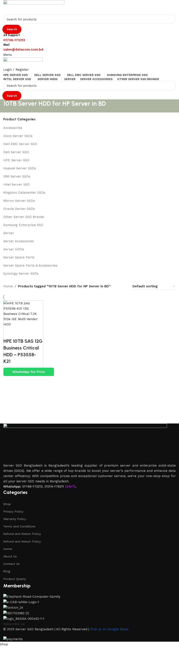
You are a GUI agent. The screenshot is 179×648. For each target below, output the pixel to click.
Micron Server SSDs (19, 201)
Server (8, 233)
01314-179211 (54, 486)
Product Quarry (14, 579)
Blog (6, 571)
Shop (7, 504)
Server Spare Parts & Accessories (30, 265)
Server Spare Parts (18, 257)
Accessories (12, 128)
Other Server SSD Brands (23, 217)
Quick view (8, 332)
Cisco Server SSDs (18, 136)
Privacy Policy (13, 511)
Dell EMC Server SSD (20, 144)
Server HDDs (13, 249)
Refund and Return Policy (22, 534)
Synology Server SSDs (21, 274)
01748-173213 (32, 486)
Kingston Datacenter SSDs (24, 193)
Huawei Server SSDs (19, 168)
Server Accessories (18, 241)
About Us (10, 556)
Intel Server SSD (16, 184)
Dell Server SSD (16, 152)
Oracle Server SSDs (19, 209)
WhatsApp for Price (28, 372)
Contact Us (11, 563)
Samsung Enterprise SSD (23, 225)
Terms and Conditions (19, 526)
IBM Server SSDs (16, 176)
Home (7, 549)
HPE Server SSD (16, 160)
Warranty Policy (14, 519)
